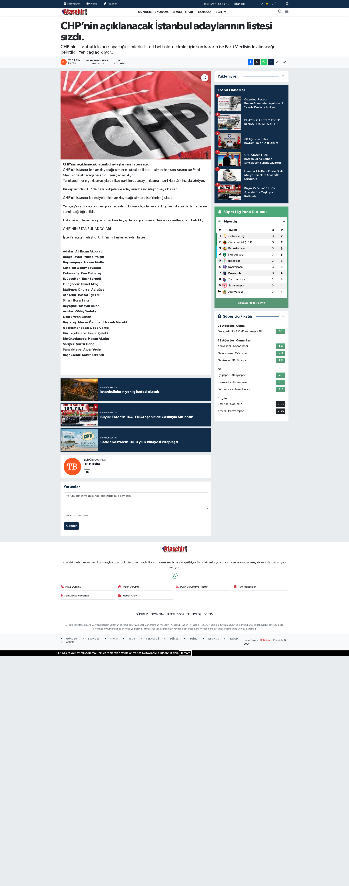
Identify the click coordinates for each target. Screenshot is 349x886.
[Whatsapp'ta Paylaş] (264, 62)
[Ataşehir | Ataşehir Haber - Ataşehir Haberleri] (74, 12)
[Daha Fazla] (271, 62)
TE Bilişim (92, 464)
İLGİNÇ (193, 639)
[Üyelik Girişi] (285, 4)
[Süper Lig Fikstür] (283, 316)
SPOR (189, 11)
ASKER (70, 642)
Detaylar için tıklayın (251, 302)
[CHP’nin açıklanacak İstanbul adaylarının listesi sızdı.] (136, 115)
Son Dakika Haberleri (76, 595)
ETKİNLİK (213, 639)
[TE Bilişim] (72, 466)
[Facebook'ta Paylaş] (250, 62)
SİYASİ (177, 11)
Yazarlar (112, 3)
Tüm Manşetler (247, 586)
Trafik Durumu (131, 586)
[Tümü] (283, 76)
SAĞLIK (233, 639)
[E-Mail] (87, 472)
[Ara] (280, 12)
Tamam (185, 653)
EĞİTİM (221, 11)
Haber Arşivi (130, 595)
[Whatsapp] (175, 576)
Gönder (71, 525)
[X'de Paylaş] (257, 62)
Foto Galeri (73, 3)
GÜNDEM (145, 11)
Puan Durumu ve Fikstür (194, 586)
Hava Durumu (73, 586)
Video (93, 3)
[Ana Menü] (286, 12)
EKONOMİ (162, 11)
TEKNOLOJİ (204, 11)
